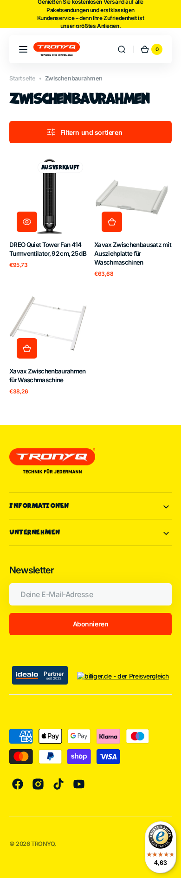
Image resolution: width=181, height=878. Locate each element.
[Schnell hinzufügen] (112, 222)
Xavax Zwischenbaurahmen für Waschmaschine (47, 375)
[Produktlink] (48, 217)
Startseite (22, 78)
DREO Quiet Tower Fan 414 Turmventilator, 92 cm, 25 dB (47, 249)
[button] (23, 49)
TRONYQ (43, 843)
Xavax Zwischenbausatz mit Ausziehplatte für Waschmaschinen (132, 253)
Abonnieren (91, 624)
